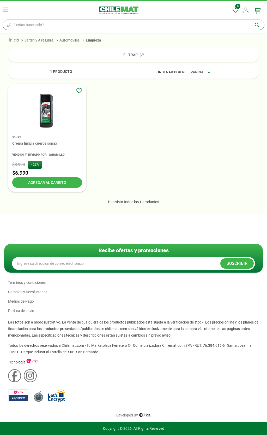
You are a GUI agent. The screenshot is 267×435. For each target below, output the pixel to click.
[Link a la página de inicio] (14, 40)
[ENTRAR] (246, 10)
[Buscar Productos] (259, 25)
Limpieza (93, 40)
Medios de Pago (21, 301)
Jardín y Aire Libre (38, 40)
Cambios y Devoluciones (27, 292)
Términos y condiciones (27, 282)
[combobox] (133, 25)
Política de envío (21, 311)
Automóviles (69, 40)
